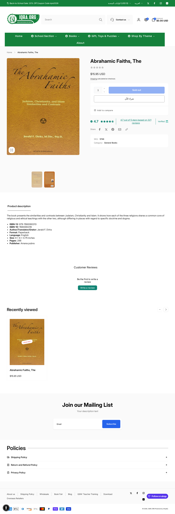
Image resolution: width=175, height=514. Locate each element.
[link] (32, 3)
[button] (160, 20)
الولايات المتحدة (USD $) (118, 3)
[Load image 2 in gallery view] (49, 180)
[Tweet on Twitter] (106, 129)
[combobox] (73, 19)
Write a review (87, 287)
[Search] (100, 19)
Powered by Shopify (161, 508)
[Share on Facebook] (99, 129)
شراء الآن (129, 98)
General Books (110, 143)
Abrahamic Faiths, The (22, 370)
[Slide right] (166, 309)
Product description (19, 206)
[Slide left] (160, 309)
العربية (137, 3)
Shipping (93, 79)
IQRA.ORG (151, 508)
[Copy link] (126, 129)
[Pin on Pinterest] (112, 129)
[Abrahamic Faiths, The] (27, 360)
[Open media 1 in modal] (43, 106)
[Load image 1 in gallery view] (37, 180)
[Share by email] (119, 129)
